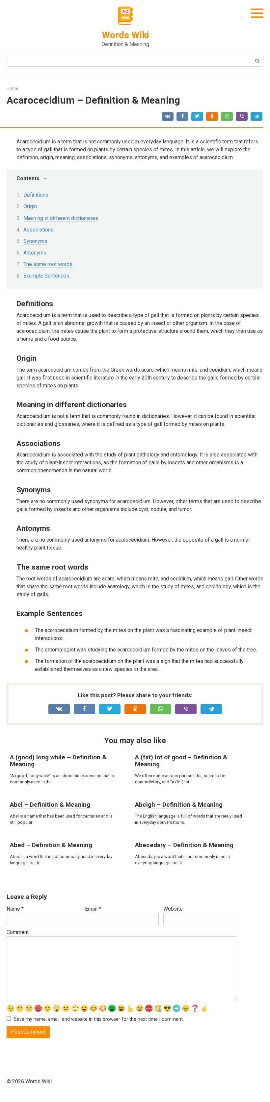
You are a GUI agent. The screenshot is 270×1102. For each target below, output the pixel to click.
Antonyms (34, 253)
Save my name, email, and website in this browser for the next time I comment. (99, 1019)
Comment (18, 932)
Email (93, 909)
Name (15, 909)
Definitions (35, 195)
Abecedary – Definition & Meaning (184, 845)
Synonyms (35, 241)
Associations (38, 230)
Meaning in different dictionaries (60, 218)
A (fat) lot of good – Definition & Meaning (181, 760)
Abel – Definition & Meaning (50, 804)
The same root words (47, 264)
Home (12, 88)
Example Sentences (46, 276)
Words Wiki (125, 35)
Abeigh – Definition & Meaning (179, 804)
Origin (30, 206)
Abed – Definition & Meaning (51, 845)
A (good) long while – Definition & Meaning (58, 760)
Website (173, 909)
